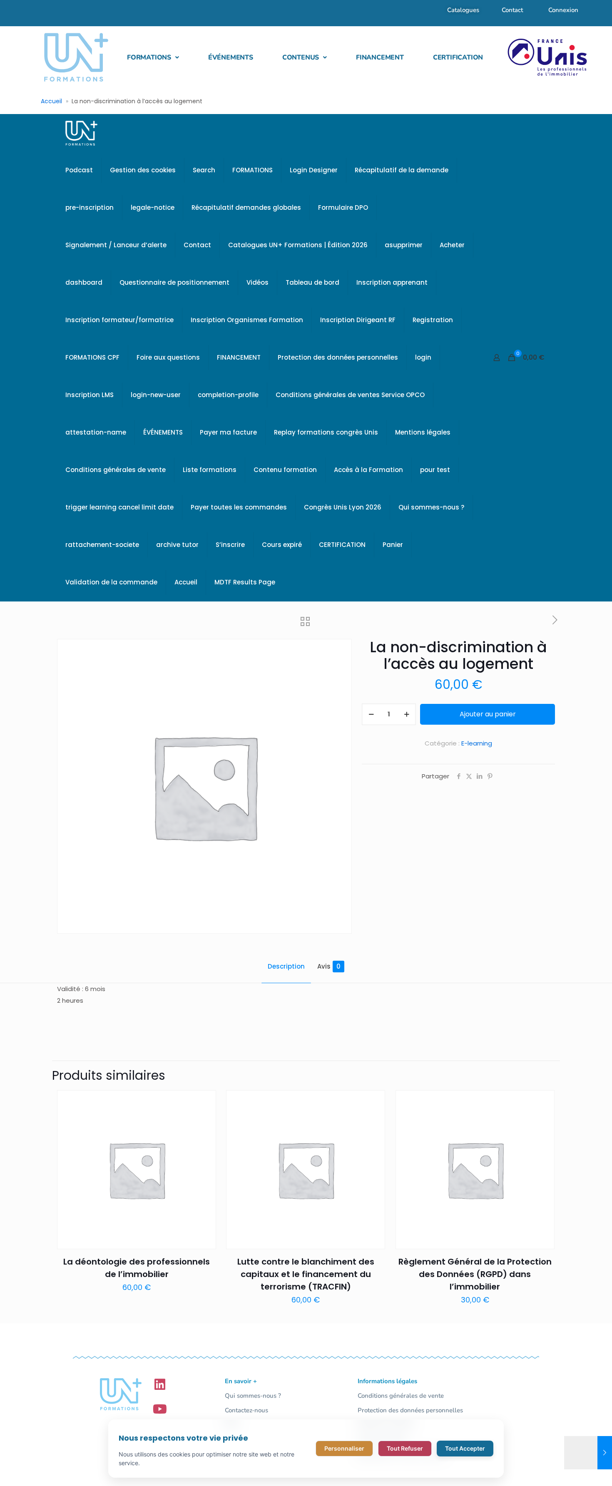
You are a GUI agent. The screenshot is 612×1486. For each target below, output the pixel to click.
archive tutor (177, 544)
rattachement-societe (102, 544)
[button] (153, 57)
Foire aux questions (168, 357)
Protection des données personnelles (338, 357)
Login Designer (314, 170)
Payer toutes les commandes (239, 507)
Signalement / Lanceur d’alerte (116, 245)
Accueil (51, 101)
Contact (512, 10)
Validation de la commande (111, 582)
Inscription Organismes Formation (247, 320)
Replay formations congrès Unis (326, 432)
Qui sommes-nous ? (431, 507)
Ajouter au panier (488, 714)
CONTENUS (300, 57)
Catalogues (463, 10)
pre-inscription (89, 207)
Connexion (563, 10)
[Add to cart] (204, 1101)
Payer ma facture (228, 432)
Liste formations (209, 469)
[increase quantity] (406, 714)
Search (204, 170)
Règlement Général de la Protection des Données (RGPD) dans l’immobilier (475, 1274)
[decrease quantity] (371, 714)
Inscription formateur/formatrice (119, 320)
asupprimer (404, 245)
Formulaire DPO (343, 207)
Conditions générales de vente (115, 469)
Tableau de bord (312, 282)
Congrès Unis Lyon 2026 (342, 507)
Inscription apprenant (392, 282)
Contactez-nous (246, 1410)
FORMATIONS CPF (92, 357)
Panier (393, 544)
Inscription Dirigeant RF (358, 320)
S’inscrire (230, 544)
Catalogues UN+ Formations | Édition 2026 (298, 245)
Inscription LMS (89, 394)
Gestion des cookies (143, 170)
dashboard (83, 282)
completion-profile (228, 394)
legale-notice (152, 207)
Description (286, 966)
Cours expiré (282, 544)
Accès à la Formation (368, 469)
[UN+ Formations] (81, 133)
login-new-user (156, 394)
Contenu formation (285, 469)
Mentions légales (422, 432)
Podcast (79, 170)
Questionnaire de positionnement (174, 282)
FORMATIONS (149, 57)
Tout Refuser (405, 1448)
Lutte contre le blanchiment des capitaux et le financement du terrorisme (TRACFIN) (305, 1274)
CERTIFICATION (458, 57)
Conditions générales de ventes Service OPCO (350, 394)
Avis (329, 966)
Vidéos (257, 282)
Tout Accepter (465, 1448)
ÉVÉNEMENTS (230, 57)
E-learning (476, 743)
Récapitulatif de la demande (401, 170)
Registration (433, 320)
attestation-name (95, 432)
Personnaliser (344, 1448)
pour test (435, 469)
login (423, 357)
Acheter (452, 245)
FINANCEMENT (380, 57)
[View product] (204, 1119)
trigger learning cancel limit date (119, 507)
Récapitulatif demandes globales (246, 207)
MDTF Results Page (244, 582)
